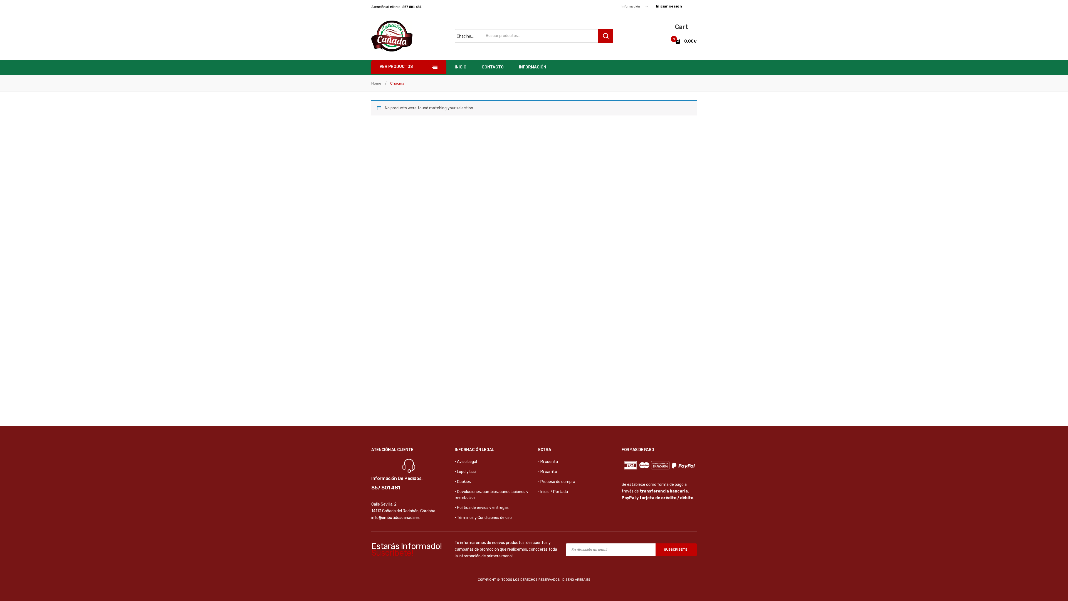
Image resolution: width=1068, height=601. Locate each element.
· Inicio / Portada (553, 491)
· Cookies (463, 481)
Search (605, 36)
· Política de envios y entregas (482, 507)
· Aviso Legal (466, 461)
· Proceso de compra (556, 481)
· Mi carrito (547, 471)
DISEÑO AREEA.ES (576, 580)
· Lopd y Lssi (465, 471)
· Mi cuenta (548, 461)
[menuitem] (460, 67)
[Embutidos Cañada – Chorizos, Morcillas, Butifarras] (391, 35)
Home (376, 83)
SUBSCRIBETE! (676, 549)
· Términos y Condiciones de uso (483, 517)
